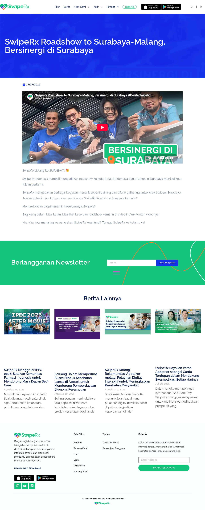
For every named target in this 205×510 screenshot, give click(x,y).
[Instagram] (17, 486)
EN (192, 7)
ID (201, 7)
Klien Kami (80, 6)
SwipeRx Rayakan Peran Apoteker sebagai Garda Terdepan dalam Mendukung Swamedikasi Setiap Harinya (177, 373)
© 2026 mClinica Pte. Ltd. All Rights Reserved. (103, 498)
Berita (67, 6)
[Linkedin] (32, 486)
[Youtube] (25, 486)
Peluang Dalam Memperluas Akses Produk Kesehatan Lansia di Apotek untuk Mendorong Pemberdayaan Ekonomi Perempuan (75, 381)
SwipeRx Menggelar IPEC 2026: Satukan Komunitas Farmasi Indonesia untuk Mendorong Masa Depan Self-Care (26, 377)
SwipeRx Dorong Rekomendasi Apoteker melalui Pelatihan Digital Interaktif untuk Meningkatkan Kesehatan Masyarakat (127, 377)
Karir (96, 6)
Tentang (110, 6)
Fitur (57, 6)
